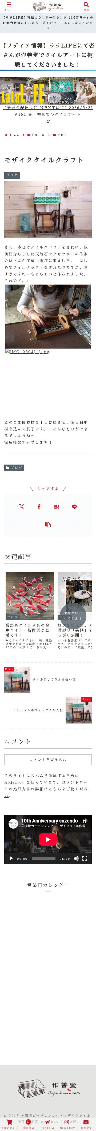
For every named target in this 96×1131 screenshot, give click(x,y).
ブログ (17, 467)
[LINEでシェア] (74, 506)
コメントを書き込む (48, 759)
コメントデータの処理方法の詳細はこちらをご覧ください (46, 789)
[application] (48, 839)
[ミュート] (76, 858)
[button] (48, 524)
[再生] (11, 858)
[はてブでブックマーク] (56, 506)
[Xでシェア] (21, 506)
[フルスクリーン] (84, 858)
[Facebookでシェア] (39, 506)
